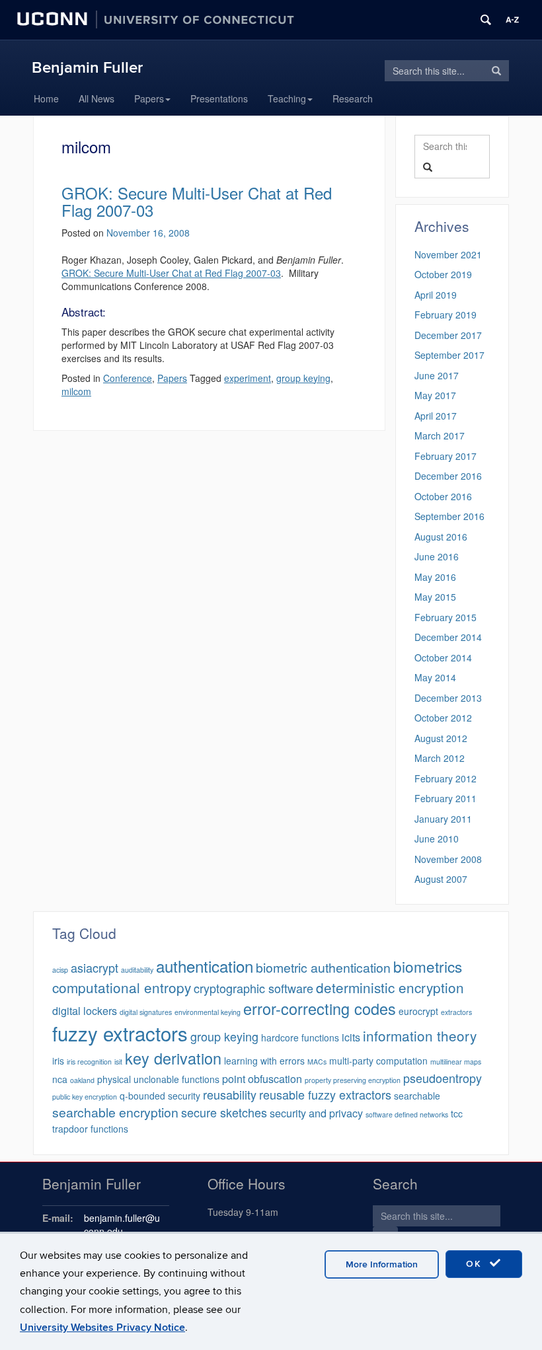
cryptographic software (253, 987)
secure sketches (224, 1112)
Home (46, 98)
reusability (229, 1094)
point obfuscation (262, 1078)
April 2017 (435, 415)
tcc (457, 1113)
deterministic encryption (390, 987)
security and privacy (316, 1113)
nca (59, 1079)
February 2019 (445, 314)
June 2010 (436, 838)
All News (96, 98)
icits (351, 1037)
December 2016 (448, 475)
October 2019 (443, 274)
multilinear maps (455, 1062)
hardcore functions (300, 1037)
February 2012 (445, 778)
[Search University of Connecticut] (485, 19)
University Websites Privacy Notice (102, 1327)
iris (58, 1060)
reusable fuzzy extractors (325, 1094)
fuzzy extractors (120, 1033)
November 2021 (448, 254)
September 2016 (449, 516)
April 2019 (435, 294)
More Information (382, 1264)
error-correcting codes (319, 1008)
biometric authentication (323, 967)
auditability (137, 970)
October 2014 (443, 657)
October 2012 (443, 717)
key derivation (173, 1058)
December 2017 (448, 335)
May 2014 (435, 677)
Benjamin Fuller (87, 67)
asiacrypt (94, 967)
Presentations (219, 98)
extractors (456, 1012)
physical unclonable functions (158, 1079)
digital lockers (84, 1010)
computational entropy (121, 987)
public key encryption (84, 1097)
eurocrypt (418, 1011)
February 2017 (445, 456)
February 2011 (445, 798)
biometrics (427, 966)
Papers (149, 98)
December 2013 (448, 697)
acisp (60, 970)
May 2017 (435, 395)
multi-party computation (378, 1060)
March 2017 (439, 435)
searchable (417, 1095)
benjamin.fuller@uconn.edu (122, 1224)
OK (476, 1263)
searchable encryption (115, 1112)
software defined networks (407, 1114)
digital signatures (146, 1012)
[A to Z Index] (512, 19)
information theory (420, 1035)
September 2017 (449, 354)
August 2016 (440, 536)
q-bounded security (160, 1095)
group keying (224, 1036)
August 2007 (440, 878)
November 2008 (448, 859)
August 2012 (440, 738)
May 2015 (435, 596)
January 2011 (443, 818)
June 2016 (436, 556)
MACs (317, 1062)
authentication (204, 965)
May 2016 (435, 576)
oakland (82, 1080)
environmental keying (207, 1012)
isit (118, 1062)
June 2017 (436, 375)
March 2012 (439, 758)
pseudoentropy (442, 1077)
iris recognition (89, 1062)
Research (352, 98)
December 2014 (448, 637)
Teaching (287, 98)
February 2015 (445, 617)
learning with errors (264, 1060)
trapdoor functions (90, 1128)
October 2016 (443, 496)
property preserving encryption (353, 1080)
